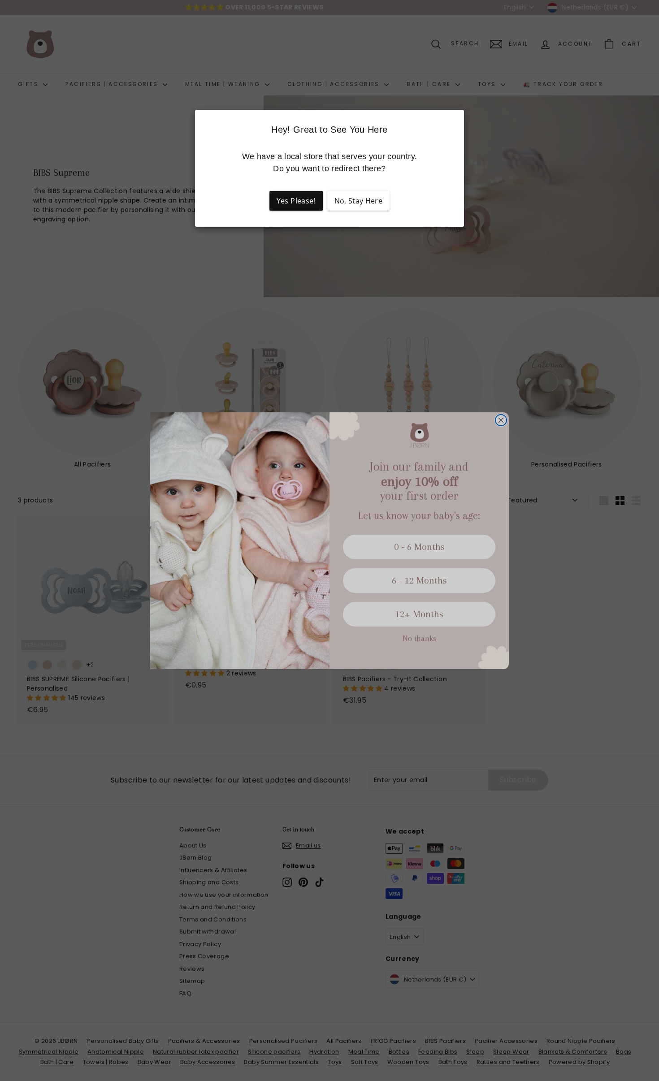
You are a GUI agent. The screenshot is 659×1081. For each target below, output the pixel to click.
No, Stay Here (358, 201)
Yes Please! (296, 201)
